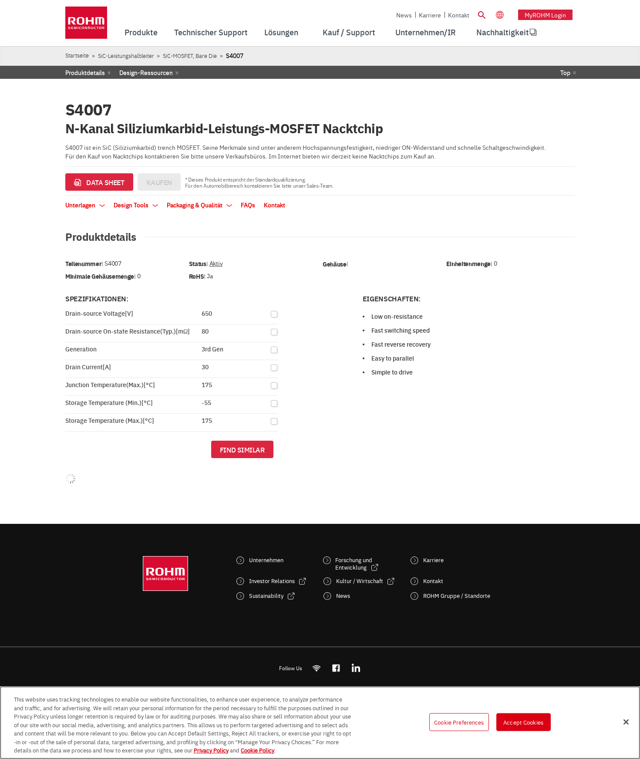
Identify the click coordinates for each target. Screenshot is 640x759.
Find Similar (242, 449)
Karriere (430, 15)
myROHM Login (545, 14)
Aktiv (215, 263)
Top (565, 72)
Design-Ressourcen (146, 72)
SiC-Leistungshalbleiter (126, 55)
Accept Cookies (523, 721)
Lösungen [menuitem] (281, 32)
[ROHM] (86, 25)
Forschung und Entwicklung (353, 563)
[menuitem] (502, 32)
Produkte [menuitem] (141, 32)
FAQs (248, 204)
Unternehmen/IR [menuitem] (425, 32)
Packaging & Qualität (195, 204)
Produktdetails (85, 72)
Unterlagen (81, 204)
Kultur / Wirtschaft (359, 580)
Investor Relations (272, 580)
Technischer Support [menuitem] (211, 32)
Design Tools (132, 204)
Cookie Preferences (459, 721)
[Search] (481, 14)
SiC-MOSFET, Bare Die (190, 55)
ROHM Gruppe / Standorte (456, 595)
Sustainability (266, 595)
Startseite (77, 55)
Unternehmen (266, 559)
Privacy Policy (211, 750)
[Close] (626, 722)
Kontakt (458, 15)
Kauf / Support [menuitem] (349, 32)
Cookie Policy (257, 750)
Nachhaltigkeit (502, 32)
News (404, 15)
